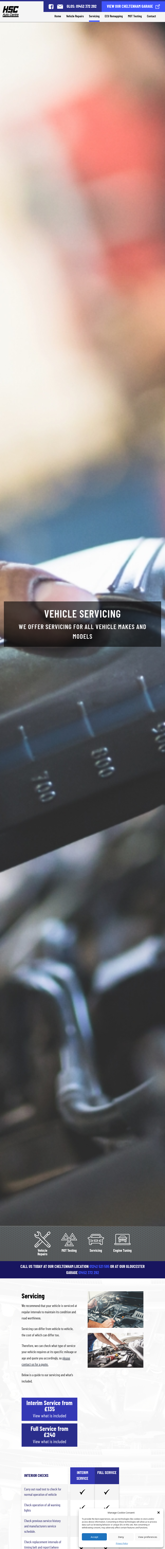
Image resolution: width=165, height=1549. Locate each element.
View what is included (49, 1416)
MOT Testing (135, 16)
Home (57, 16)
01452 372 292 (88, 1273)
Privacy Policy (122, 1543)
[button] (158, 1512)
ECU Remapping (114, 16)
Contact (151, 16)
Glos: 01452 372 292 (82, 7)
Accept (94, 1537)
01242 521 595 (99, 1267)
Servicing (94, 16)
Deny (121, 1537)
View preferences (147, 1537)
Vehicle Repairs (75, 16)
